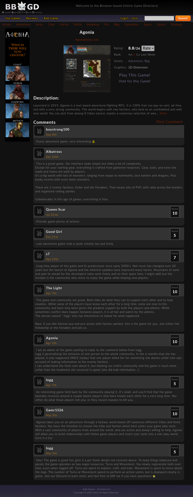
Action (6, 24)
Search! (183, 18)
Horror (64, 24)
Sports (161, 24)
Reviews (32, 18)
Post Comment (169, 122)
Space (148, 24)
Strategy (176, 24)
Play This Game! (134, 75)
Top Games (13, 18)
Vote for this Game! (135, 81)
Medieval (93, 24)
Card (51, 24)
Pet (106, 24)
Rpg (116, 24)
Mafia (78, 24)
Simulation (132, 24)
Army (39, 24)
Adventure (23, 24)
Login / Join (129, 18)
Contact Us (103, 489)
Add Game (51, 18)
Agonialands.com (86, 39)
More (163, 113)
